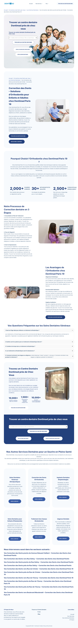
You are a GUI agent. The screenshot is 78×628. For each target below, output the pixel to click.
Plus (47, 3)
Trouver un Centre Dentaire (39, 609)
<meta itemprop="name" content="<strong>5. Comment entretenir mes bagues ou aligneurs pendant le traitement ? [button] (36, 356)
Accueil (31, 3)
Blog (39, 614)
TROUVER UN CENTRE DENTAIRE (65, 3)
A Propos (71, 619)
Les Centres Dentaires (32, 10)
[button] (39, 330)
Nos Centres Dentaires (68, 618)
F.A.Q (39, 611)
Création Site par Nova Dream (45, 625)
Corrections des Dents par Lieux (17, 10)
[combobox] (23, 38)
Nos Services (38, 3)
